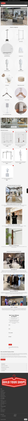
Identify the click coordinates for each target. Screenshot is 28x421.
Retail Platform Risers (3, 396)
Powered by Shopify (3, 419)
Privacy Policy (12, 347)
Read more (3, 359)
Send (10, 344)
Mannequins (2, 391)
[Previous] (24, 25)
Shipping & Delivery (3, 409)
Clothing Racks (2, 390)
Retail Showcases (3, 395)
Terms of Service (16, 347)
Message (10, 336)
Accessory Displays (3, 392)
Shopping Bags (2, 397)
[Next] (26, 25)
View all (26, 130)
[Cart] (25, 3)
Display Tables (2, 394)
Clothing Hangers (3, 393)
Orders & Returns (3, 410)
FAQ (1, 408)
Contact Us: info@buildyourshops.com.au (14, 0)
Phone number (11, 332)
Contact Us (2, 407)
